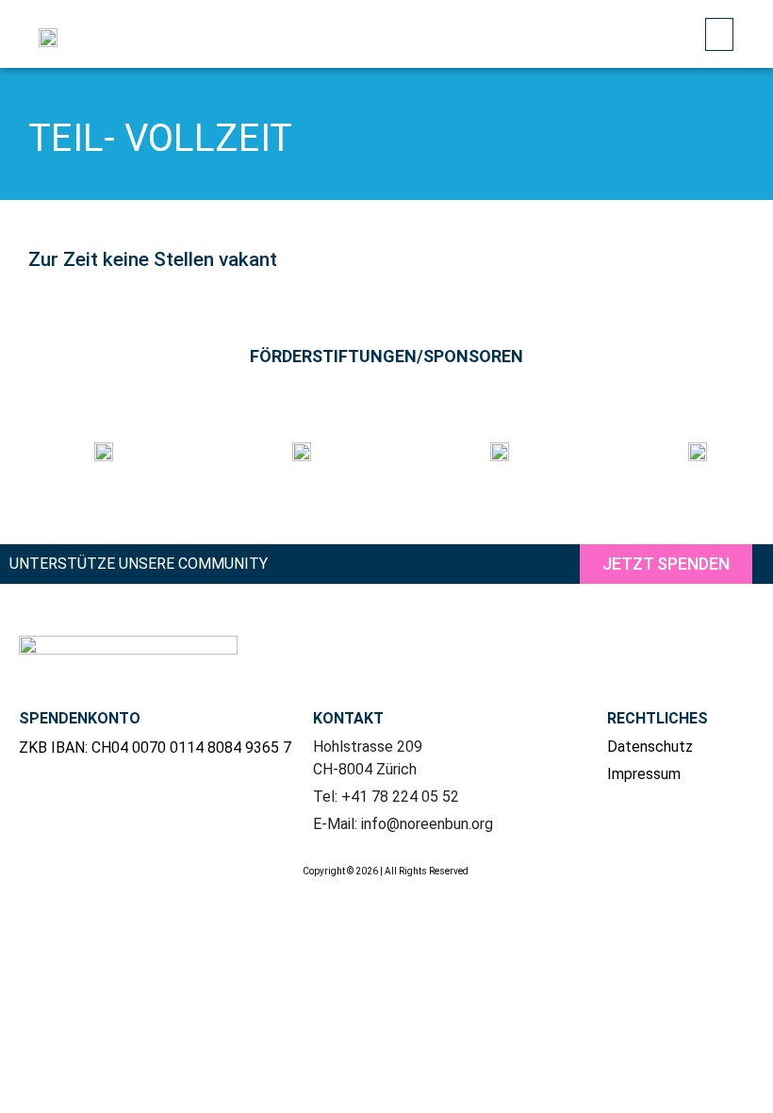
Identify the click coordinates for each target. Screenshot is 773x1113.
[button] (719, 34)
